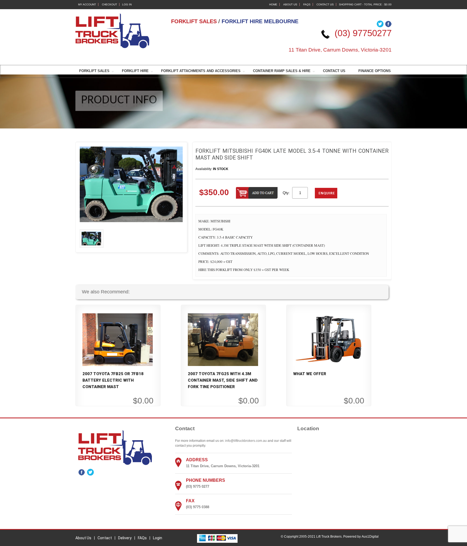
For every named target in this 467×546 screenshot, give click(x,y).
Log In (127, 4)
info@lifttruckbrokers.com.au (246, 441)
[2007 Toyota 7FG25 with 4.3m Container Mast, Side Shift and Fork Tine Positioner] (223, 339)
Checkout (109, 4)
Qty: (286, 193)
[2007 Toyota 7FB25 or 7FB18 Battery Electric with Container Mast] (117, 339)
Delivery (125, 538)
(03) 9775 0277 (197, 486)
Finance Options (374, 71)
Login (157, 538)
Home (273, 4)
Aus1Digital (370, 536)
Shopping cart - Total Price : (365, 4)
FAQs (307, 4)
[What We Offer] (328, 339)
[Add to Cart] (257, 193)
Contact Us (325, 4)
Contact (105, 538)
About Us (290, 4)
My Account (87, 4)
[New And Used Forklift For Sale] (112, 30)
